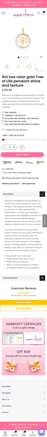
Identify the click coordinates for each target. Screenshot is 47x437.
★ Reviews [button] (45, 220)
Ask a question (28, 183)
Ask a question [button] (23, 308)
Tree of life (12, 172)
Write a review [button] (23, 302)
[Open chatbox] (41, 431)
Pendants (21, 172)
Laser (29, 172)
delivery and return (10, 183)
